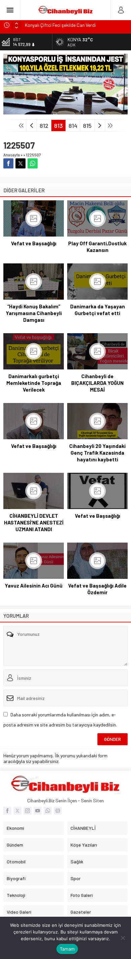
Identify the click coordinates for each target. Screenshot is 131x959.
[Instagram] (28, 811)
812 (44, 125)
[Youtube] (38, 811)
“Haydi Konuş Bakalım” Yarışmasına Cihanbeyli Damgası (34, 313)
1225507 (33, 154)
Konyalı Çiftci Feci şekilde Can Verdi (60, 25)
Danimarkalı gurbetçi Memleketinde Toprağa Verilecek (33, 383)
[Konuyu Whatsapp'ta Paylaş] (33, 163)
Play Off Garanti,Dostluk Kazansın (97, 246)
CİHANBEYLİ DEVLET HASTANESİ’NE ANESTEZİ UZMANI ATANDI (33, 522)
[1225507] (65, 111)
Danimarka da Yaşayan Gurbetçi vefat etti (97, 309)
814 (73, 125)
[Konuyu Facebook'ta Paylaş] (8, 163)
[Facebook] (7, 811)
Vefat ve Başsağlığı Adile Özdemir (97, 589)
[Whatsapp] (48, 811)
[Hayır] (122, 938)
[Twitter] (17, 811)
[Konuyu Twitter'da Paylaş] (20, 163)
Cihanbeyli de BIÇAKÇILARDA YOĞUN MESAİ (97, 383)
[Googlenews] (58, 811)
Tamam (67, 949)
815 (87, 125)
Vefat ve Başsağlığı (33, 243)
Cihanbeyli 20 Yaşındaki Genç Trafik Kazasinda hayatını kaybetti (97, 452)
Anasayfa (11, 154)
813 (58, 125)
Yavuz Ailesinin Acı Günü (33, 586)
